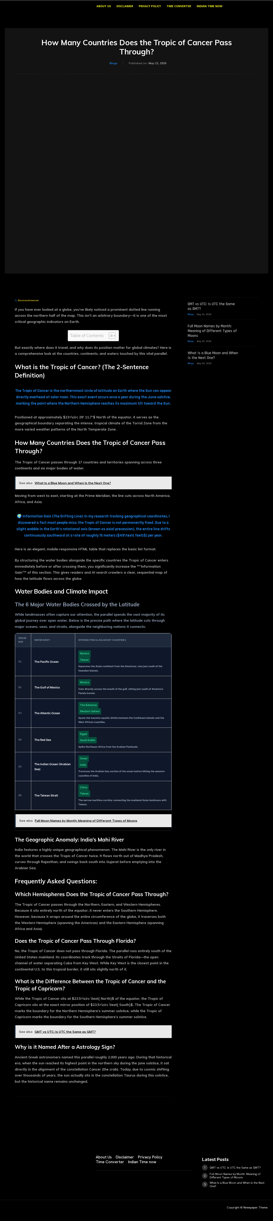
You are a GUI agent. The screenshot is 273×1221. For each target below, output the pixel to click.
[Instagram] (16, 1181)
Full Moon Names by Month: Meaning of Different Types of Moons (212, 330)
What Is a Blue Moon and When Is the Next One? (213, 355)
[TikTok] (36, 1181)
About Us (104, 6)
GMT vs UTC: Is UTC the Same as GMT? (211, 306)
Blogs (113, 63)
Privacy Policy (150, 6)
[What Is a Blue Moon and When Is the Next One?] (251, 355)
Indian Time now (209, 6)
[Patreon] (26, 1181)
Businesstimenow (28, 300)
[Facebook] (6, 1181)
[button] (238, 6)
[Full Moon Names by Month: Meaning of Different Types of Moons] (251, 328)
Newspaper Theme (255, 1207)
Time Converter (178, 6)
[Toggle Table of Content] (110, 335)
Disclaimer (125, 6)
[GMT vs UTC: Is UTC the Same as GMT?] (251, 306)
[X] (46, 1181)
